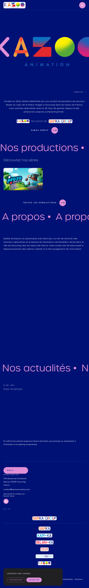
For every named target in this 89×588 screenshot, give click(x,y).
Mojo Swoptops (12, 389)
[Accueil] (14, 5)
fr (9, 509)
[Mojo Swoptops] (23, 179)
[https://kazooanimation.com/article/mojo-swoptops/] (44, 415)
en (4, 509)
